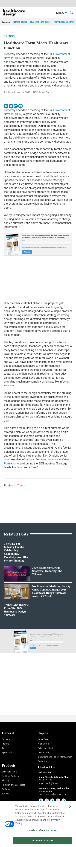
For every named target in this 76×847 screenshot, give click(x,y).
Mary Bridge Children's (65, 22)
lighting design (20, 22)
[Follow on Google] (64, 800)
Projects (5, 744)
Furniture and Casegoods (13, 785)
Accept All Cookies (42, 840)
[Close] (70, 806)
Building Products (10, 776)
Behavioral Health (46, 748)
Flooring (6, 780)
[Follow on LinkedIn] (41, 800)
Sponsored (7, 753)
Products (6, 739)
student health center (40, 22)
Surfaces (6, 789)
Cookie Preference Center (42, 830)
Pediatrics (42, 761)
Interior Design (44, 753)
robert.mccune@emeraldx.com (53, 794)
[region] (38, 824)
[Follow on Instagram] (47, 800)
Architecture (43, 744)
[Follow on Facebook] (52, 800)
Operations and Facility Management (55, 757)
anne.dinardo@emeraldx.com (52, 783)
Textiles (5, 794)
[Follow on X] (58, 800)
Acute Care (43, 739)
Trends (9, 36)
